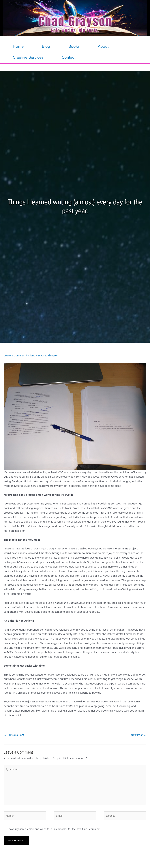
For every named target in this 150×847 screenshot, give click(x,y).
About (103, 46)
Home (18, 46)
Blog (46, 46)
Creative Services (28, 57)
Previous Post (14, 735)
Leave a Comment (14, 355)
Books (74, 46)
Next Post (138, 735)
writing (31, 355)
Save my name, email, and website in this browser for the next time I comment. (55, 829)
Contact (68, 57)
